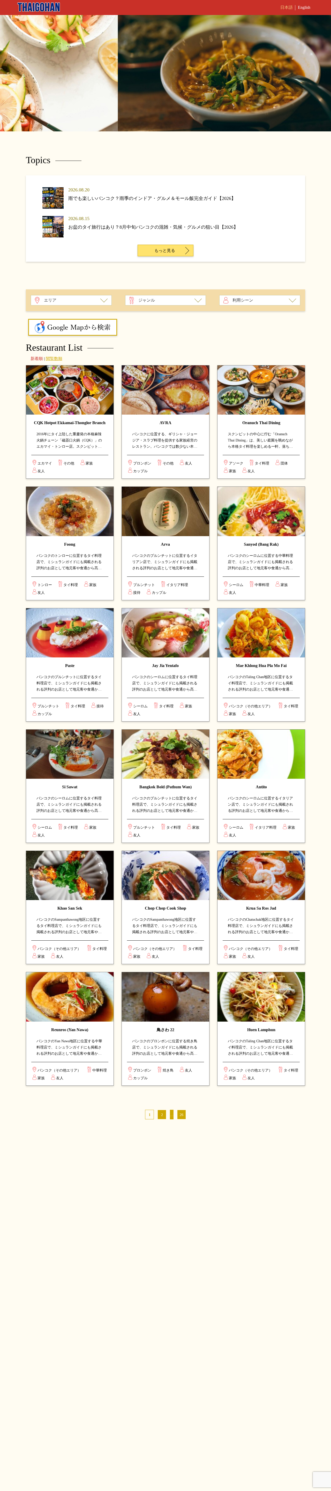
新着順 (37, 358)
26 (181, 1115)
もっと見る (164, 250)
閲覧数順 (54, 358)
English (304, 7)
